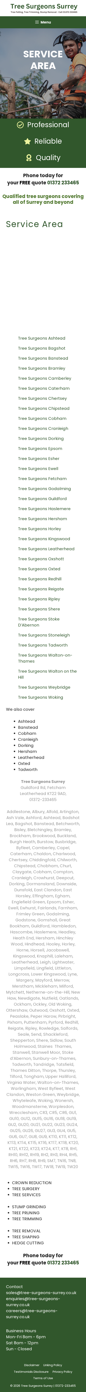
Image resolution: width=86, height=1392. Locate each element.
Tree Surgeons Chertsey (43, 398)
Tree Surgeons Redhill (40, 579)
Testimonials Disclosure (31, 1372)
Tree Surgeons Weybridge (44, 687)
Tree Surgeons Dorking (41, 438)
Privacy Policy (62, 1372)
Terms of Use (43, 1378)
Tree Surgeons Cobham (42, 418)
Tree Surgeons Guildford (43, 499)
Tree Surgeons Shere (39, 609)
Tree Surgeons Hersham (43, 519)
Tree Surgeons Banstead (43, 358)
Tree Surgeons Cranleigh (43, 428)
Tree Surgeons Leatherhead (47, 549)
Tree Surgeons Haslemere (45, 509)
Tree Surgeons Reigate (41, 589)
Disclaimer (31, 1365)
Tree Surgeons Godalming (45, 488)
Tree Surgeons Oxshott (41, 559)
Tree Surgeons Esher (39, 458)
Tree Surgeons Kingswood (44, 539)
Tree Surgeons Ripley (39, 599)
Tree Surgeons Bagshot (42, 348)
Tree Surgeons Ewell (38, 468)
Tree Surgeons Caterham (44, 388)
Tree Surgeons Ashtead (42, 338)
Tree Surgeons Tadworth (43, 645)
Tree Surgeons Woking (41, 697)
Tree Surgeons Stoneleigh (44, 635)
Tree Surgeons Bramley (42, 368)
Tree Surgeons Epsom (40, 448)
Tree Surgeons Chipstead (44, 408)
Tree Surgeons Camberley (45, 378)
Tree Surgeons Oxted (39, 569)
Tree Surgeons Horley (40, 529)
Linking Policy (52, 1365)
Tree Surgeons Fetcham (43, 478)
